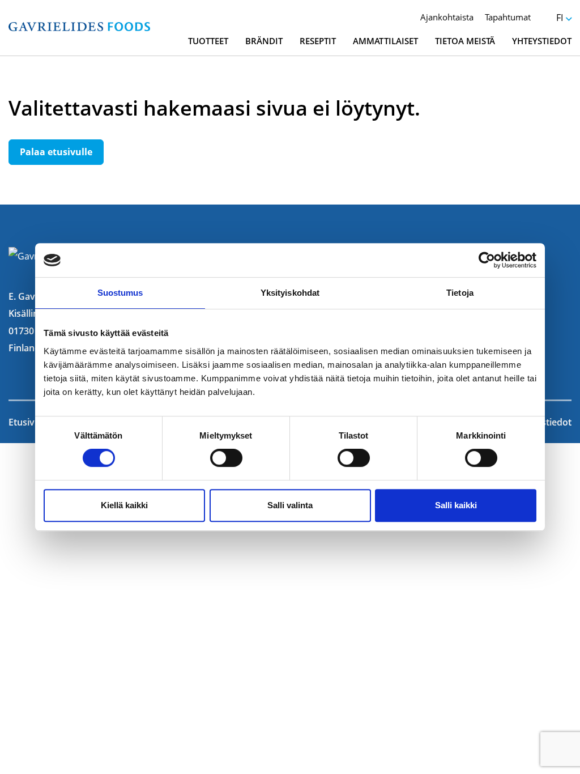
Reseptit (318, 40)
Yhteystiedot (542, 40)
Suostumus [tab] (120, 292)
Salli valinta (290, 505)
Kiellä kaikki (124, 505)
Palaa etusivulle (56, 152)
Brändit (264, 40)
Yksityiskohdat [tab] (290, 292)
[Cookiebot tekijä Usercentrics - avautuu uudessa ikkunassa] (486, 260)
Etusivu (24, 422)
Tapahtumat (508, 17)
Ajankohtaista (447, 17)
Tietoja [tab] (460, 292)
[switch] (226, 458)
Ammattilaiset (385, 40)
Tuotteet (208, 40)
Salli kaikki (456, 505)
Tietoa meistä (465, 40)
